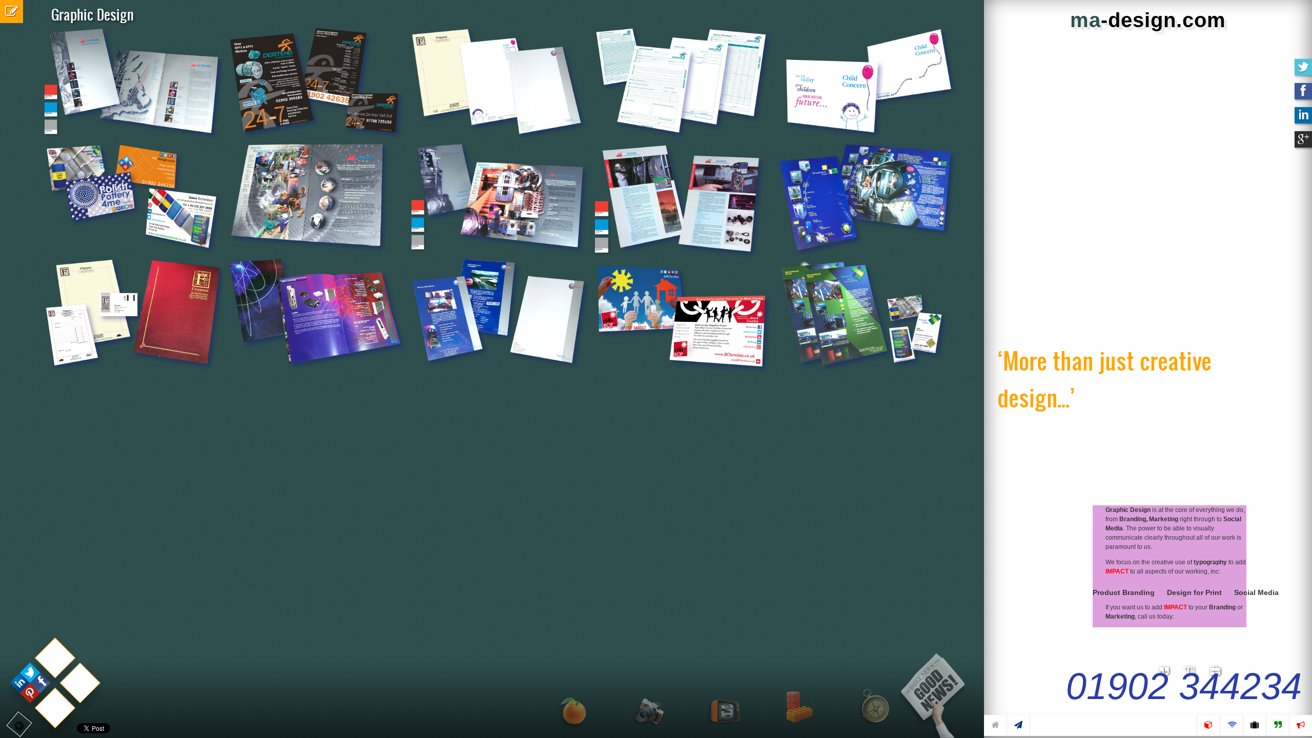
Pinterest (24, 177)
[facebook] (1303, 95)
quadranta (10, 177)
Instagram (30, 177)
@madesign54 (3, 177)
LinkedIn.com (17, 177)
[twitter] (1303, 71)
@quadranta (22, 104)
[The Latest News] (937, 687)
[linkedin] (1303, 119)
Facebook (38, 177)
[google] (1303, 143)
